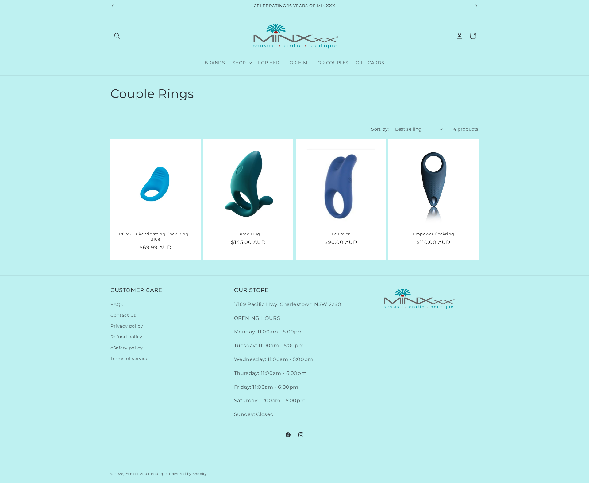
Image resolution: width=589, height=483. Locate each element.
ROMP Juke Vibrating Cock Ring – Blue (155, 236)
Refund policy (126, 337)
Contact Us (123, 315)
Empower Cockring (433, 233)
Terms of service (129, 358)
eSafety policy (126, 348)
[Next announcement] (476, 6)
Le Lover (341, 233)
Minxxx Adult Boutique (146, 474)
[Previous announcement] (112, 6)
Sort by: (380, 129)
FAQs (116, 304)
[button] (117, 36)
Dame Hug (248, 233)
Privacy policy (126, 326)
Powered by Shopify (188, 474)
